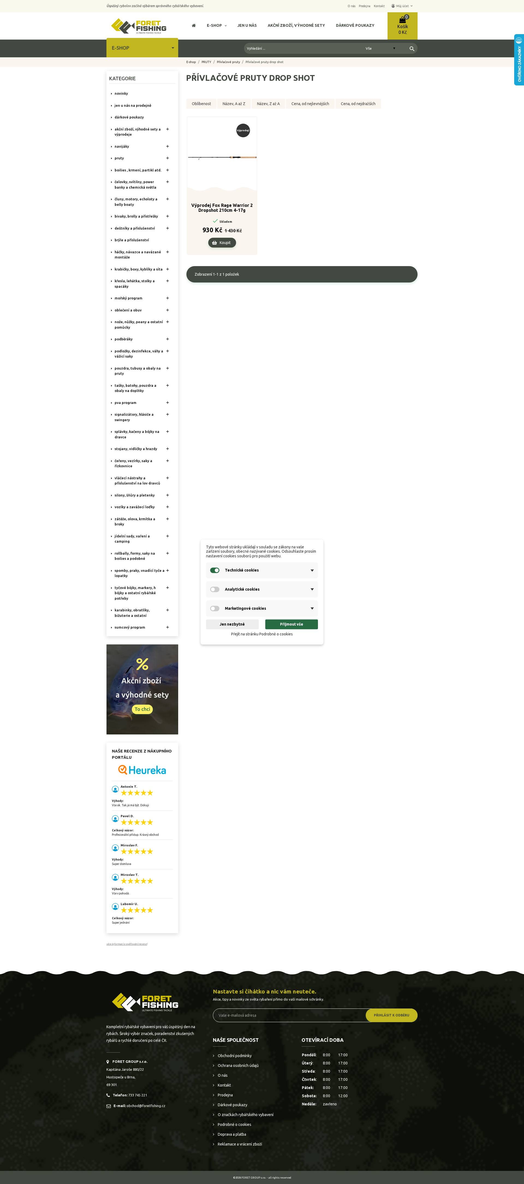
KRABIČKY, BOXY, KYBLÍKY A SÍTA (139, 269)
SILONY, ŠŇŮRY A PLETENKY (135, 495)
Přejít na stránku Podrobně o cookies (262, 634)
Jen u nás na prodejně (133, 105)
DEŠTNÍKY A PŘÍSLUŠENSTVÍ (135, 228)
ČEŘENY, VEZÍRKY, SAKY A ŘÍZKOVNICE (133, 463)
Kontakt (224, 1085)
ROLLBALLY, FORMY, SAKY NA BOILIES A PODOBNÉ (135, 556)
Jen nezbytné (232, 624)
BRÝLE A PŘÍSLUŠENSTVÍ (132, 240)
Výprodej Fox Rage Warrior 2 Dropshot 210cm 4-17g (222, 208)
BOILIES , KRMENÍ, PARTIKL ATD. (138, 170)
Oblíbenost (201, 104)
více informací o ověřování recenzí (126, 943)
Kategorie (122, 78)
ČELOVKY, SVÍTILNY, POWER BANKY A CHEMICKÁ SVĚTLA (135, 184)
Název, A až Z (234, 104)
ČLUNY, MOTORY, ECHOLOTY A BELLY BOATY (136, 201)
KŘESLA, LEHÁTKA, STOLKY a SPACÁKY (135, 283)
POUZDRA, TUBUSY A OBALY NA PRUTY (138, 371)
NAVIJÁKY (122, 146)
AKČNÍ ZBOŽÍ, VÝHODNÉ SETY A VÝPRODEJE (138, 131)
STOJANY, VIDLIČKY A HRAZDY (136, 449)
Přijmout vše (291, 624)
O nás (222, 1075)
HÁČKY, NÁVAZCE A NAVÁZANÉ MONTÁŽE (138, 254)
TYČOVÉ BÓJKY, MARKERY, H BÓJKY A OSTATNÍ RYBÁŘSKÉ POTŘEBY (135, 593)
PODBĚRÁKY (124, 339)
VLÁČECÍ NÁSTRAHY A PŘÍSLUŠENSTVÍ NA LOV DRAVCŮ (137, 480)
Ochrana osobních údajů (238, 1065)
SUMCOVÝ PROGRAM (130, 627)
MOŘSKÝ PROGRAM (128, 298)
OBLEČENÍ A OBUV (128, 310)
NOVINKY (121, 93)
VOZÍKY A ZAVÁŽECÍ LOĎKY (135, 507)
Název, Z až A (268, 104)
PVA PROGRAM (125, 402)
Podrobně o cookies (234, 1124)
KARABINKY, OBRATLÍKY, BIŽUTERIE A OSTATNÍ (132, 612)
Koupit (225, 242)
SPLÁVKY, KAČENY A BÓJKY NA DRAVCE (137, 434)
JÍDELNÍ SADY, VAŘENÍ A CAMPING (132, 538)
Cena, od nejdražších (358, 104)
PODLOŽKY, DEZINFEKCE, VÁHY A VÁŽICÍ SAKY (139, 353)
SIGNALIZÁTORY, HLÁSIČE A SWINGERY (134, 417)
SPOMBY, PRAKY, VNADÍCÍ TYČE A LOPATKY (140, 573)
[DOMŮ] (193, 26)
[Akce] (142, 689)
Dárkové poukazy (232, 1105)
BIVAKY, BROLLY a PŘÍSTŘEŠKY (136, 216)
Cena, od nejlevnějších (310, 104)
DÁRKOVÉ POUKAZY (129, 117)
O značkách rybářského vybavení (245, 1114)
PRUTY (119, 158)
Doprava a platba (231, 1134)
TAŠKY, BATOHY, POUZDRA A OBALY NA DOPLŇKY (135, 388)
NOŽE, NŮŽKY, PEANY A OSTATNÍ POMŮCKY (139, 324)
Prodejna (225, 1095)
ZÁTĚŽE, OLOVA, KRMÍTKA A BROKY (135, 521)
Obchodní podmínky (234, 1056)
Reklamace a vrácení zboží (239, 1144)
